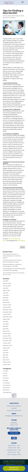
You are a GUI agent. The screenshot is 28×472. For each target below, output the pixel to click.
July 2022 (5, 321)
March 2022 (6, 331)
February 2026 (7, 283)
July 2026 (5, 281)
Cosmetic (5, 371)
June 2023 (6, 295)
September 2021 (7, 345)
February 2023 (7, 305)
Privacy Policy (15, 463)
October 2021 (6, 343)
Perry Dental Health (10, 16)
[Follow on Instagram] (15, 438)
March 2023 (6, 302)
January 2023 (7, 307)
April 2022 (5, 329)
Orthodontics (6, 385)
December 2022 (7, 309)
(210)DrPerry (14, 423)
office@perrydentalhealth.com (14, 416)
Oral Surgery (6, 383)
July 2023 (5, 293)
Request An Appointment (14, 468)
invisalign (5, 380)
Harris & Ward (18, 465)
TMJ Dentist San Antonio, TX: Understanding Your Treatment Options (12, 256)
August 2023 (6, 290)
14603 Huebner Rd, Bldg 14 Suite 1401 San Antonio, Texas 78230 (14, 408)
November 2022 (7, 312)
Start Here (14, 433)
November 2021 (7, 340)
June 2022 (6, 324)
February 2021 (7, 362)
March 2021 (6, 360)
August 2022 (6, 319)
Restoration (6, 390)
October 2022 (7, 314)
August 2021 (6, 348)
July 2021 (5, 350)
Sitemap (22, 463)
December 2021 (7, 338)
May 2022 (5, 326)
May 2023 (5, 298)
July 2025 (5, 288)
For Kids (5, 373)
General (5, 17)
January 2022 (7, 336)
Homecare (6, 378)
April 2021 (5, 357)
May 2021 (5, 355)
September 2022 (7, 317)
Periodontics (6, 387)
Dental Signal (21, 240)
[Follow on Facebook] (12, 438)
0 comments (11, 17)
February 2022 (7, 333)
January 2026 (7, 286)
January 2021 (6, 364)
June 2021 (5, 352)
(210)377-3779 (14, 425)
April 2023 (5, 300)
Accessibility (6, 463)
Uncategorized (7, 392)
